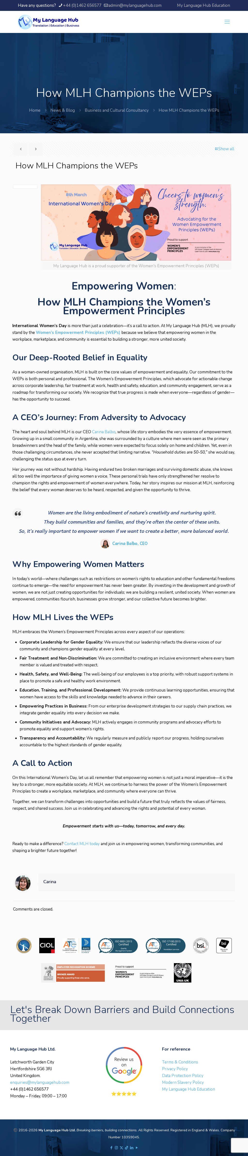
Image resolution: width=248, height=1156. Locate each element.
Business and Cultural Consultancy (117, 110)
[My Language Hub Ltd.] (48, 22)
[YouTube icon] (137, 1147)
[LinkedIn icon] (131, 1147)
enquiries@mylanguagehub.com (39, 1082)
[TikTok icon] (126, 1147)
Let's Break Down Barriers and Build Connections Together (122, 1014)
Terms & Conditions (180, 1062)
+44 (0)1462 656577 (82, 5)
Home (34, 110)
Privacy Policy (175, 1069)
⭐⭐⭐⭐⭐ (124, 1094)
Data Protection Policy (182, 1075)
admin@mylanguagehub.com (135, 5)
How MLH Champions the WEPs (189, 110)
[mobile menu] (227, 22)
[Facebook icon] (111, 1147)
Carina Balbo (104, 432)
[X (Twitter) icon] (121, 1147)
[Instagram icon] (116, 1147)
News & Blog (62, 110)
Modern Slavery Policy (183, 1082)
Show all (226, 149)
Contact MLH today (82, 844)
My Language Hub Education (203, 5)
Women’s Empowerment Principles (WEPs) (78, 332)
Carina (49, 882)
